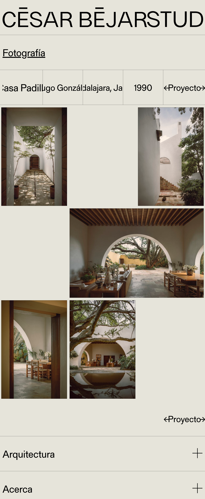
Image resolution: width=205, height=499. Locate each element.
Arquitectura (29, 453)
